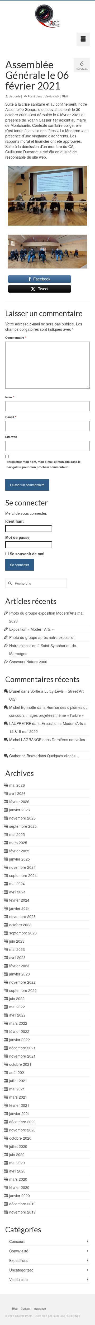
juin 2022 (17, 998)
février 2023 (19, 965)
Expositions (18, 1260)
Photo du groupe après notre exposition (42, 637)
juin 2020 (17, 1154)
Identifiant (14, 521)
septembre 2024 (23, 875)
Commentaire (15, 337)
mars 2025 (18, 842)
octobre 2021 (20, 1064)
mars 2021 (18, 1097)
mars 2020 (18, 1179)
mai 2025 (17, 834)
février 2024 (19, 900)
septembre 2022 (23, 990)
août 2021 (17, 1072)
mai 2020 (17, 1162)
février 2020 (19, 1187)
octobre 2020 (20, 1138)
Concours (17, 1241)
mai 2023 (17, 949)
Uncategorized (21, 1270)
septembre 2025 (23, 826)
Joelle (16, 96)
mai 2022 (17, 1006)
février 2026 (19, 801)
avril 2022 (17, 1015)
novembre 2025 (22, 818)
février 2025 (19, 850)
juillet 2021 (18, 1080)
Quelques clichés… (63, 755)
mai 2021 (17, 1088)
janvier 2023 (19, 974)
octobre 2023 (20, 924)
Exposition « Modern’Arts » (31, 629)
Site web (11, 437)
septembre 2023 (23, 932)
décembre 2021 (22, 1047)
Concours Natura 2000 (28, 661)
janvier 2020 (19, 1195)
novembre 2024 (22, 867)
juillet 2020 (18, 1146)
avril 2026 (17, 793)
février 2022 (19, 1031)
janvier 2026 (19, 809)
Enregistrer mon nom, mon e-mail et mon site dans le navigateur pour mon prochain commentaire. (43, 464)
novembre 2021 (22, 1056)
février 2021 (19, 1105)
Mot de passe (17, 537)
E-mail (10, 417)
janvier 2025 (19, 859)
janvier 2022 (19, 1039)
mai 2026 (17, 785)
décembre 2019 (22, 1203)
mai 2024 (17, 883)
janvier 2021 (19, 1113)
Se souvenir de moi (26, 553)
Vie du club (52, 96)
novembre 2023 (22, 916)
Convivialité (18, 1251)
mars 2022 (18, 1023)
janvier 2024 (19, 908)
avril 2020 (17, 1171)
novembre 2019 (22, 1212)
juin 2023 (17, 941)
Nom (9, 397)
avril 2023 (17, 957)
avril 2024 (17, 891)
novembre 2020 (22, 1129)
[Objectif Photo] (47, 16)
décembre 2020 (22, 1121)
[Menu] (83, 39)
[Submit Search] (9, 583)
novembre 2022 (22, 982)
